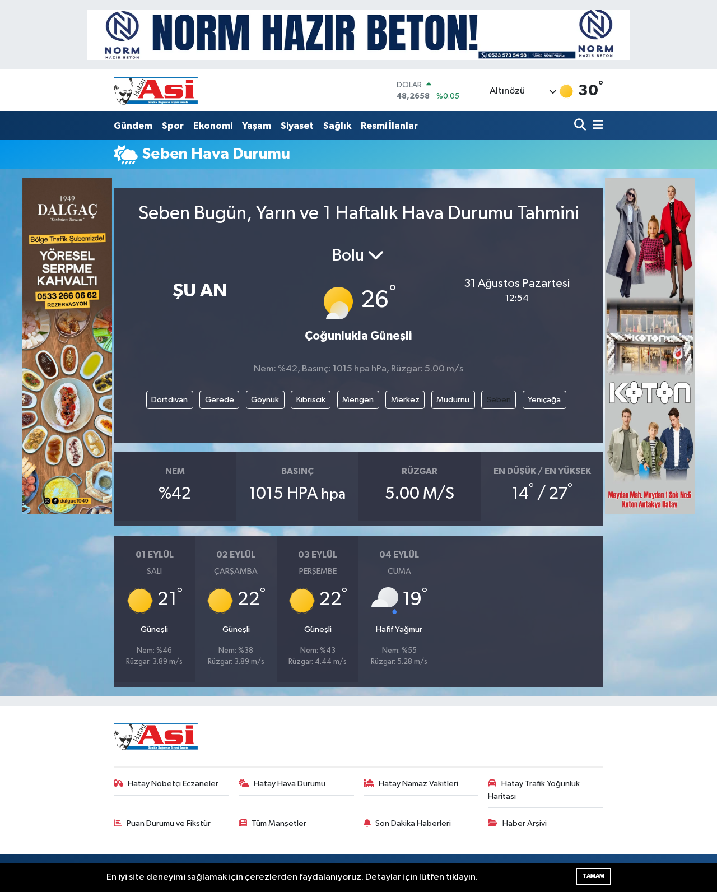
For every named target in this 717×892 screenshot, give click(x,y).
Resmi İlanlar (389, 126)
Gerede (219, 400)
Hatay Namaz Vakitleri (418, 783)
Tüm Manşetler (279, 823)
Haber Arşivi (524, 823)
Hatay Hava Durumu (289, 783)
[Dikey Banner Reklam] (650, 345)
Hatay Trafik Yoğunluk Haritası (534, 789)
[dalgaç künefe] (67, 345)
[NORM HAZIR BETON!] (358, 34)
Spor (173, 126)
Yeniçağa (544, 400)
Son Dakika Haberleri (413, 823)
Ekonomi (212, 126)
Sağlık (337, 126)
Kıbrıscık (310, 400)
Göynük (265, 400)
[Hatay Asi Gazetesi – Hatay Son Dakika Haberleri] (156, 90)
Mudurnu (452, 400)
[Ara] (581, 126)
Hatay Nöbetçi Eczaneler (173, 783)
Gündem (133, 126)
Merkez (405, 400)
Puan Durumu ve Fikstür (169, 823)
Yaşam (256, 126)
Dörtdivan (169, 400)
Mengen (358, 400)
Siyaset (297, 126)
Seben (499, 400)
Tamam (593, 876)
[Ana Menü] (596, 126)
